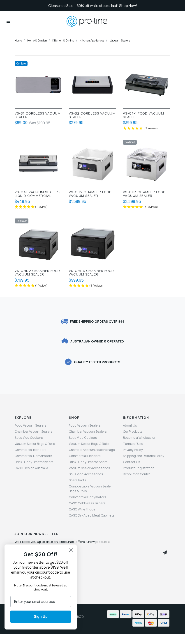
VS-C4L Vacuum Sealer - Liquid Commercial (38, 194)
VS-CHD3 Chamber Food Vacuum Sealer (91, 272)
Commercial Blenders (30, 450)
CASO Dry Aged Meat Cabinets (92, 515)
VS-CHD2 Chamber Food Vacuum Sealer (37, 272)
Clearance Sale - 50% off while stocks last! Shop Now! (92, 5)
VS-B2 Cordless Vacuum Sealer (92, 115)
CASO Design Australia (31, 468)
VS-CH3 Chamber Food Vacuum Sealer (144, 194)
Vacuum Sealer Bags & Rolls (35, 443)
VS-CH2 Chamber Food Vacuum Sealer (90, 194)
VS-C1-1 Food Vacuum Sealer (143, 115)
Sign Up (41, 616)
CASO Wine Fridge (82, 509)
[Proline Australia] (92, 21)
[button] (146, 128)
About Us (130, 425)
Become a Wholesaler (139, 437)
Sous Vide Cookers (29, 437)
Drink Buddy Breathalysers (34, 462)
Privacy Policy (133, 450)
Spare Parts (77, 480)
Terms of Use (133, 443)
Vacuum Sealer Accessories (89, 468)
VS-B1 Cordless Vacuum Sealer (38, 115)
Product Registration (138, 468)
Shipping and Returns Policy (143, 456)
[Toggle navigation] (8, 21)
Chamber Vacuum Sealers (34, 431)
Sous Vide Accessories (86, 474)
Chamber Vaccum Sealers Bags (92, 450)
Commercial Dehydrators (33, 456)
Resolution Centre (136, 474)
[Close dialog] (71, 550)
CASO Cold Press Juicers (87, 503)
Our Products (133, 431)
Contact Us (131, 462)
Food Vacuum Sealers (30, 425)
